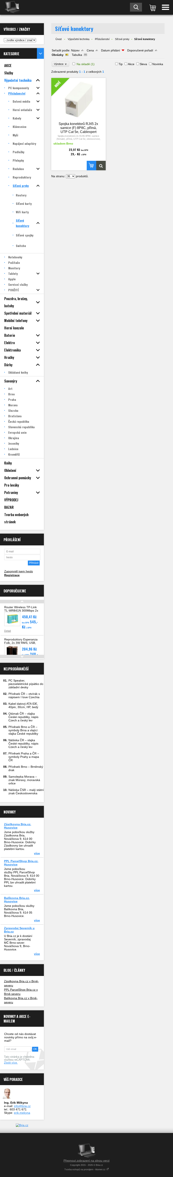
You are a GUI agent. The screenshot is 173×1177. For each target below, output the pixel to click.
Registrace (12, 575)
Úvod (58, 39)
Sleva (143, 64)
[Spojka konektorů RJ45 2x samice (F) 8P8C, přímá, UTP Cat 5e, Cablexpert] (101, 165)
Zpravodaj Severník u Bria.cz (19, 929)
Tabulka (77, 54)
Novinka (157, 64)
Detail (7, 630)
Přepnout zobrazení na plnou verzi (86, 1160)
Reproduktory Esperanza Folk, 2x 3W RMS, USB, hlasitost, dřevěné (21, 643)
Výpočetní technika (78, 39)
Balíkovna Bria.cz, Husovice (17, 899)
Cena (90, 50)
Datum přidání (110, 50)
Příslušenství (102, 39)
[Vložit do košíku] (91, 165)
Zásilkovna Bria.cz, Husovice (17, 826)
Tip (121, 64)
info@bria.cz (22, 1106)
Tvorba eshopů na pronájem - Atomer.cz (85, 1169)
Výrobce (60, 64)
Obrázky (58, 54)
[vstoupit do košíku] (152, 7)
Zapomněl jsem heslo (18, 571)
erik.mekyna (22, 1112)
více (37, 853)
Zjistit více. (11, 1062)
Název (75, 50)
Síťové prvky (122, 39)
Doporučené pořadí (140, 50)
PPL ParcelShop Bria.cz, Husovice (21, 862)
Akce (131, 64)
